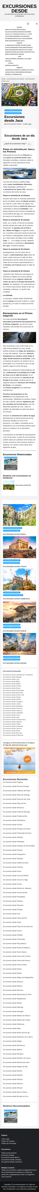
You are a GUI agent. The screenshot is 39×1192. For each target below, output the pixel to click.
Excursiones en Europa (11, 560)
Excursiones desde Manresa (13, 990)
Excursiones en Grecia (11, 563)
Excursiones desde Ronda (14, 534)
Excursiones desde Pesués (12, 825)
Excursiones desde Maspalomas (14, 999)
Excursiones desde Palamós (13, 858)
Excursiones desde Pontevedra (14, 939)
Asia (19, 56)
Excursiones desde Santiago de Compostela (18, 675)
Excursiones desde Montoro (13, 1079)
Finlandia (23, 47)
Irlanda (19, 49)
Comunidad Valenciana (20, 36)
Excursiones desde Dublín (14, 631)
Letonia (29, 49)
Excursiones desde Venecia (12, 728)
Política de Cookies (7, 1141)
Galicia (18, 38)
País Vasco (21, 41)
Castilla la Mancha (12, 34)
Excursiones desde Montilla (12, 1075)
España (19, 27)
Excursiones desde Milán (11, 681)
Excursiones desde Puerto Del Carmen (16, 956)
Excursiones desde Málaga (12, 677)
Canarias (20, 32)
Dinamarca (15, 47)
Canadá (16, 70)
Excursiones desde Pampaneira (14, 854)
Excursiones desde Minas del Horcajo (16, 1033)
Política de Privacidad (8, 1143)
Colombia (22, 70)
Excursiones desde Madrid (15, 663)
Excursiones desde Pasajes (13, 909)
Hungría (13, 49)
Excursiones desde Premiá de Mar (15, 892)
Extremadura (10, 38)
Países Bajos (16, 52)
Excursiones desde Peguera (13, 782)
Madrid (29, 38)
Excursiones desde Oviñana (13, 867)
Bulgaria (27, 45)
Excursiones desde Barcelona (13, 692)
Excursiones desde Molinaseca (14, 1045)
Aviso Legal (5, 1139)
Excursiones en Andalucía (12, 528)
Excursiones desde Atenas (15, 566)
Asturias (22, 29)
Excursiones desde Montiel (12, 1071)
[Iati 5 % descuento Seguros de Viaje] (19, 760)
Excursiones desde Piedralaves (14, 820)
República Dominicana (13, 74)
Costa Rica (30, 70)
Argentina (9, 70)
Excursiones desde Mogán (12, 1041)
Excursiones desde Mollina (12, 1050)
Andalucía (9, 29)
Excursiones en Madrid (11, 659)
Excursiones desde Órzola (12, 884)
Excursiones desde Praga (11, 724)
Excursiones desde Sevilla (12, 699)
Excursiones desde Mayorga (13, 1007)
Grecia (7, 49)
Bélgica (21, 45)
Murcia (7, 41)
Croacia (8, 47)
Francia (30, 47)
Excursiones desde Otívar (12, 871)
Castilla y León (26, 34)
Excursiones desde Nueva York (13, 695)
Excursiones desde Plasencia (13, 808)
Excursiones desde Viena (11, 715)
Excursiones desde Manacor (13, 982)
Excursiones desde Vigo (11, 717)
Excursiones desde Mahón (12, 973)
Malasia (17, 58)
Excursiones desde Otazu (12, 922)
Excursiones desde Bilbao (12, 684)
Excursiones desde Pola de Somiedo (16, 786)
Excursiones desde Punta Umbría (15, 965)
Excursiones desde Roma (11, 688)
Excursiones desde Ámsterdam (13, 690)
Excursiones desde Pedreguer (13, 842)
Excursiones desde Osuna (12, 931)
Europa (19, 43)
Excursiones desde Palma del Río (15, 918)
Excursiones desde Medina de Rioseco (16, 1016)
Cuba (7, 72)
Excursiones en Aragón (13, 110)
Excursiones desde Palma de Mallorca (16, 948)
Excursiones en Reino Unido (13, 595)
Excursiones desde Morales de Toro (15, 1096)
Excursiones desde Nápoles (12, 722)
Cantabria (27, 32)
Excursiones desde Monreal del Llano (16, 1062)
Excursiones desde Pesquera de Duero (17, 829)
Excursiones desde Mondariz (13, 1054)
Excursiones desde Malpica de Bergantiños (18, 977)
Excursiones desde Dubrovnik (13, 735)
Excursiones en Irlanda (12, 627)
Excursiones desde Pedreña (13, 837)
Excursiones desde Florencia (13, 708)
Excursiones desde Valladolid (13, 713)
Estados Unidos (15, 72)
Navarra (13, 41)
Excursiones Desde (19, 9)
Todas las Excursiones (9, 1153)
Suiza (16, 54)
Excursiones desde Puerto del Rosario (16, 960)
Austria (15, 45)
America (19, 67)
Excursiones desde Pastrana (13, 905)
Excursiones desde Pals (11, 914)
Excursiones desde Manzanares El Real (17, 994)
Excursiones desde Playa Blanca (14, 943)
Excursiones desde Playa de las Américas (18, 926)
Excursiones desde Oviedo (12, 686)
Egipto (16, 65)
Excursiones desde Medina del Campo (16, 1020)
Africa (10, 63)
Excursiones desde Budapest (13, 706)
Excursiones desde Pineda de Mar (15, 816)
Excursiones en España (13, 113)
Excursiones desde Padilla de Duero (16, 863)
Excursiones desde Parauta (12, 850)
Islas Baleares (11, 32)
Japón (11, 58)
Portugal (31, 52)
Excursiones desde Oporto (12, 697)
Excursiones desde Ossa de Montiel (15, 875)
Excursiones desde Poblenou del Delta (16, 791)
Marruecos (9, 65)
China (7, 58)
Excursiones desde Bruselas (12, 733)
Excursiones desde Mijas (12, 1028)
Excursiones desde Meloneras (13, 1024)
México (23, 72)
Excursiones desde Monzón (13, 1088)
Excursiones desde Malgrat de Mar (15, 1067)
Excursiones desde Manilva (12, 986)
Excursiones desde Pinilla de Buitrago (16, 812)
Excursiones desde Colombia (11, 1159)
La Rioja (24, 38)
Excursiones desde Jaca (11, 679)
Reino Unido (9, 54)
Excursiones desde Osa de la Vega (15, 880)
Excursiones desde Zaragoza (13, 701)
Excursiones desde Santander (13, 726)
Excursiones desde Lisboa (12, 704)
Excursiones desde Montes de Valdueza (17, 888)
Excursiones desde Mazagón (13, 1011)
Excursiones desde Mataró (12, 1003)
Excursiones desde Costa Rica (11, 1162)
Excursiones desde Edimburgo (16, 599)
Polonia (24, 52)
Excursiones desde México (10, 1157)
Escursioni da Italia (7, 1155)
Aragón (16, 29)
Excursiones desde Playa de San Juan (16, 799)
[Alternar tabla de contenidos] (29, 143)
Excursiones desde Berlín (11, 731)
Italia (24, 49)
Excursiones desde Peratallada (14, 897)
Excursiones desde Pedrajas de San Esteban (19, 846)
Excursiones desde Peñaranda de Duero (17, 833)
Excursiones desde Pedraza (13, 901)
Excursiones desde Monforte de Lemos (17, 1058)
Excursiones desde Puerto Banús (15, 952)
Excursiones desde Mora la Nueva (15, 1092)
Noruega (8, 52)
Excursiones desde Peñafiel (13, 935)
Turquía (21, 54)
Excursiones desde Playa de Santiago (16, 795)
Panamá (29, 72)
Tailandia (27, 58)
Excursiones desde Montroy (13, 1083)
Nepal (22, 58)
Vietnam (8, 61)
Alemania (8, 45)
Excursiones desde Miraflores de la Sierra (18, 1037)
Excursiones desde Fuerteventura (14, 719)
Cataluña (8, 36)
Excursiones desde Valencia (12, 710)
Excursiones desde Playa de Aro (14, 803)
